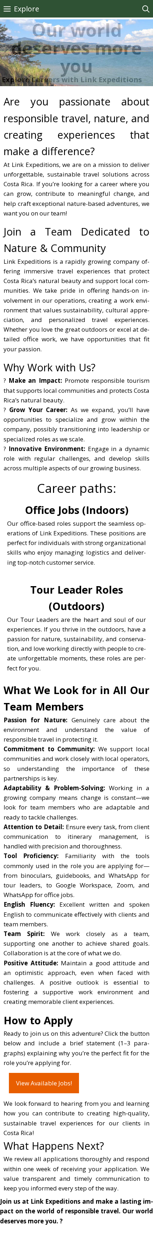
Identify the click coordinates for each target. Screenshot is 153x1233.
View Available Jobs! (44, 1083)
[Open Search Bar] (146, 9)
